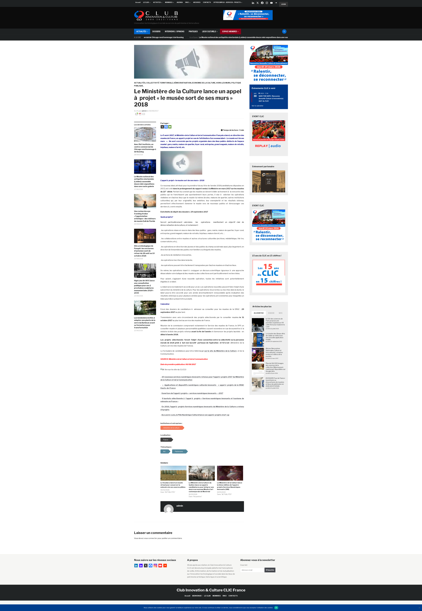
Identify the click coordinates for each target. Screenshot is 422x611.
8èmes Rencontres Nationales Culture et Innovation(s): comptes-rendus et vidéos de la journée (274, 352)
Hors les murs (223, 83)
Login (283, 4)
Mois (281, 313)
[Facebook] (262, 3)
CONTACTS (207, 2)
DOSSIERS (156, 31)
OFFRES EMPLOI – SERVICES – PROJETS (227, 2)
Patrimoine (179, 451)
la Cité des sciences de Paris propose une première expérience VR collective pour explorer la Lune (275, 323)
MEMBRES (168, 2)
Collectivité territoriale (159, 83)
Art (164, 451)
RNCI (187, 2)
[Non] (419, 608)
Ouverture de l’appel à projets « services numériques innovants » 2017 (192, 393)
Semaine (271, 313)
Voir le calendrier (257, 106)
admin (144, 111)
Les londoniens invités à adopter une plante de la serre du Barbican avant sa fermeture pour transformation (144, 323)
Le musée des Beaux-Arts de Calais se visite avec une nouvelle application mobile (275, 337)
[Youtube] (271, 3)
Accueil (138, 2)
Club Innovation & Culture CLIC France (211, 590)
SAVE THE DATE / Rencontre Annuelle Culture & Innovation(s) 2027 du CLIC (271, 98)
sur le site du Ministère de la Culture (220, 351)
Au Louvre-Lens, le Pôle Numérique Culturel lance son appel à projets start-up (195, 415)
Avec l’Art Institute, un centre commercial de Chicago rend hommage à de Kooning (145, 148)
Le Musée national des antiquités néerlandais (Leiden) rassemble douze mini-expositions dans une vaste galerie (217, 37)
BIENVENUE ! (197, 596)
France (165, 440)
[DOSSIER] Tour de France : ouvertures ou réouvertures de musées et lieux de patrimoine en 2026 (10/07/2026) (275, 382)
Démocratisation (182, 83)
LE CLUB (146, 2)
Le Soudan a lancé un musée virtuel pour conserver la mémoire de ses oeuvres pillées (172, 485)
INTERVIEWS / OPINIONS (174, 31)
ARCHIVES (196, 2)
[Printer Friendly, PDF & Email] (140, 114)
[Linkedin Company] (253, 3)
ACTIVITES (157, 2)
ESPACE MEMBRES (229, 31)
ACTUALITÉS (141, 31)
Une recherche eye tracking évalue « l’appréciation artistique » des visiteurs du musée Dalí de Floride (145, 216)
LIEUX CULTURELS (209, 31)
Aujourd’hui (259, 313)
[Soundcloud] (276, 3)
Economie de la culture (203, 83)
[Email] (169, 126)
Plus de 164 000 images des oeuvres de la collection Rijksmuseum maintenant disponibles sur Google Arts (275, 367)
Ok (276, 607)
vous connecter (150, 538)
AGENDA (180, 2)
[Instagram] (266, 3)
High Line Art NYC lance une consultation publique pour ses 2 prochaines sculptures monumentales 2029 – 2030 (144, 287)
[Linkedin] (141, 565)
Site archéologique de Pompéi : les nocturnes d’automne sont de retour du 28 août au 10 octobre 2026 (144, 251)
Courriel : (244, 565)
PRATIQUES (193, 31)
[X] (257, 3)
